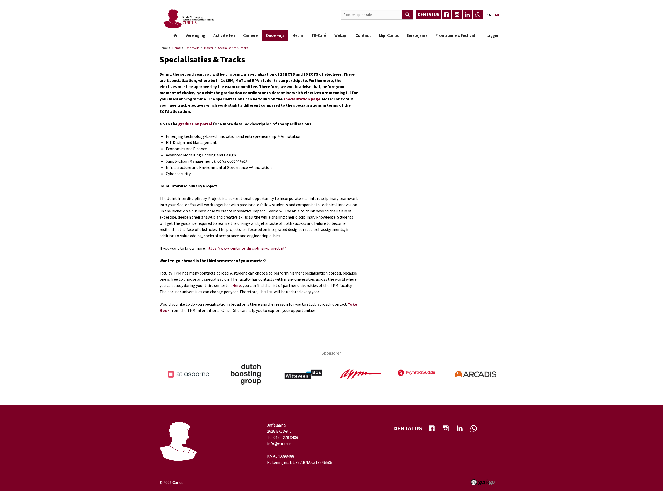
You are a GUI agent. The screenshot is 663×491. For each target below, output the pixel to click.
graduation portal (195, 123)
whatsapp (478, 15)
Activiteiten (224, 35)
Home (175, 35)
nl (497, 14)
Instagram (457, 15)
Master (208, 48)
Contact (363, 35)
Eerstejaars (417, 35)
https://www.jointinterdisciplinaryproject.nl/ (246, 248)
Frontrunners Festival (455, 35)
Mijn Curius (389, 35)
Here (236, 285)
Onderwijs (275, 35)
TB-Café (318, 35)
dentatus (428, 14)
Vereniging (195, 35)
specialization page (301, 99)
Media (297, 35)
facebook (446, 15)
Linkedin (467, 15)
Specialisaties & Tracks (233, 48)
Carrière (250, 35)
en (489, 14)
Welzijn (340, 35)
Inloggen (491, 35)
